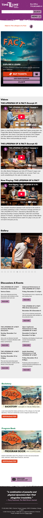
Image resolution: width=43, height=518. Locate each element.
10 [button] (29, 272)
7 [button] (20, 272)
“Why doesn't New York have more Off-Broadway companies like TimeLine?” (21, 494)
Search (37, 12)
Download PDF (9, 416)
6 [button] (17, 272)
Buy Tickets (19, 73)
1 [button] (2, 272)
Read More (5, 301)
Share (21, 82)
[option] (21, 253)
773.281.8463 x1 (36, 6)
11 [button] (32, 272)
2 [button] (5, 272)
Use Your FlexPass (21, 78)
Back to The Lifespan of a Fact (15, 25)
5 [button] (14, 272)
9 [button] (26, 272)
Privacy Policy (28, 513)
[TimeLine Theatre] (9, 4)
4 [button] (11, 272)
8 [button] (23, 272)
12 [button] (35, 272)
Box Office (34, 4)
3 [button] (8, 272)
